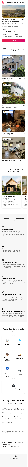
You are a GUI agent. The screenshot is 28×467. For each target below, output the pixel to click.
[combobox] (13, 31)
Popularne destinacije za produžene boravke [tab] (12, 403)
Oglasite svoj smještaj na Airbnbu (15, 2)
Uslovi (16, 460)
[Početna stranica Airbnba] (3, 2)
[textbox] (7, 36)
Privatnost (11, 460)
